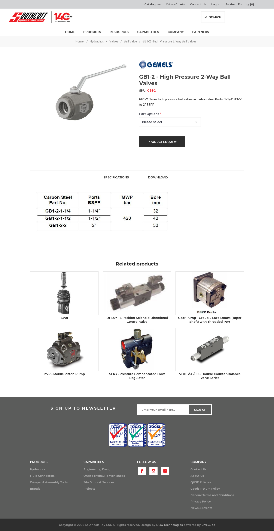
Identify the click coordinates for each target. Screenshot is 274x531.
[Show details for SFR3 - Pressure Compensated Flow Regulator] (137, 349)
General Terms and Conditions (212, 495)
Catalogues (152, 4)
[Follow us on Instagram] (153, 471)
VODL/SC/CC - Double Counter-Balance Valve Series (210, 376)
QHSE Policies (201, 482)
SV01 (64, 318)
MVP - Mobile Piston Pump (64, 374)
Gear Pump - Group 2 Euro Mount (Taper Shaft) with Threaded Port (209, 320)
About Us (197, 475)
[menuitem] (56, 469)
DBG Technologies (169, 524)
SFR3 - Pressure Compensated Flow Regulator (137, 376)
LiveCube (208, 524)
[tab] (116, 177)
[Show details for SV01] (64, 293)
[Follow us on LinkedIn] (165, 471)
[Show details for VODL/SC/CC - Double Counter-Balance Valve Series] (210, 349)
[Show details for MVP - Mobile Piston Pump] (64, 349)
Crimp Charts (175, 4)
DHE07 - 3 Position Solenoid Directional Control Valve (137, 320)
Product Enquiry (162, 141)
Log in (215, 4)
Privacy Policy (201, 501)
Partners (200, 32)
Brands (35, 488)
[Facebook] (142, 471)
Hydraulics (38, 469)
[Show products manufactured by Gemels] (156, 68)
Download (158, 177)
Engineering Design (97, 469)
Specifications (116, 177)
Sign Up (200, 409)
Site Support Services (98, 482)
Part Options (149, 114)
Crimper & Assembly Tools (49, 482)
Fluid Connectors (42, 475)
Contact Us (198, 4)
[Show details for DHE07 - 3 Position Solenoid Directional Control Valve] (137, 293)
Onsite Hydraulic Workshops (104, 475)
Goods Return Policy (205, 488)
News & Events (201, 508)
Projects (89, 488)
